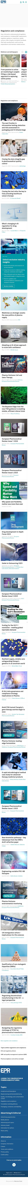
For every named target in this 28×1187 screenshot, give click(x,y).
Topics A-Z (9, 1172)
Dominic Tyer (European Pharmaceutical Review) (13, 715)
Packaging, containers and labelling (11, 1106)
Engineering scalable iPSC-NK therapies (13, 872)
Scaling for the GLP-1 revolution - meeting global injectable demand (12, 627)
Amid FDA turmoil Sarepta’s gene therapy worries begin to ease (13, 709)
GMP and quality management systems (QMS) (14, 1054)
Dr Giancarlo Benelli (15, 198)
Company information (7, 1143)
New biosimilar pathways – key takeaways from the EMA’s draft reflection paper (14, 839)
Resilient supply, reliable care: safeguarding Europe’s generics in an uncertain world (13, 661)
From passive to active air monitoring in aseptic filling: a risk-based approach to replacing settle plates (10, 74)
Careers (3, 1146)
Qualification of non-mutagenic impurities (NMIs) (14, 965)
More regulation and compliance (9, 1040)
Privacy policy (5, 1152)
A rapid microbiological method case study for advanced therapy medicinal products (14, 774)
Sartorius (20, 380)
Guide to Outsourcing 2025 (12, 563)
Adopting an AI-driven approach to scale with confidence (14, 346)
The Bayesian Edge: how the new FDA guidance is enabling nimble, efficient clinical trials (13, 408)
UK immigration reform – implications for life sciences (13, 933)
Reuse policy (4, 1130)
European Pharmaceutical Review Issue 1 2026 (12, 439)
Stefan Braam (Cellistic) (16, 876)
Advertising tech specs (7, 1122)
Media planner (5, 1120)
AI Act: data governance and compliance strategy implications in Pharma (12, 693)
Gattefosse (5, 747)
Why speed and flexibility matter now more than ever (12, 502)
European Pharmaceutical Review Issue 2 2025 (12, 807)
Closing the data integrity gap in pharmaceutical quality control (13, 161)
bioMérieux (20, 906)
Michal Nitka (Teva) (17, 666)
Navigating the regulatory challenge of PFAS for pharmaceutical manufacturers (14, 1030)
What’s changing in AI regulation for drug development (10, 225)
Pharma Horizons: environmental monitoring (12, 902)
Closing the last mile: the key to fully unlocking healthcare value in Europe (14, 193)
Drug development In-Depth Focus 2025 (12, 532)
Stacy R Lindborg (15, 413)
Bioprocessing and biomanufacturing (11, 1094)
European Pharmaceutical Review (10, 381)
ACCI (22, 598)
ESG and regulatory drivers (8, 1051)
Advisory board (5, 1125)
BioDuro (23, 81)
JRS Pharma (20, 745)
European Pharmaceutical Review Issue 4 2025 (12, 471)
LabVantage (22, 166)
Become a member (8, 286)
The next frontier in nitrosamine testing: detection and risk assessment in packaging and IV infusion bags (14, 126)
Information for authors (7, 1128)
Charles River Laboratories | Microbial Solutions (12, 567)
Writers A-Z (17, 1172)
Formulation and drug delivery (9, 1104)
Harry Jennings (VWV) (16, 1002)
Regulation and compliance (8, 1101)
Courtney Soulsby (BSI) (16, 1035)
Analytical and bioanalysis (8, 1091)
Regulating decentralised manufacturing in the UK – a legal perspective (12, 997)
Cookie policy (4, 1154)
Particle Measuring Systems (8, 84)
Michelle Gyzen (14, 350)
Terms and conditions (7, 1149)
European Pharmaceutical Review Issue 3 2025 (12, 594)
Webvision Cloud (18, 1181)
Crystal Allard (14, 230)
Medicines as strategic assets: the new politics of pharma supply (13, 315)
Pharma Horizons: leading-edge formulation (12, 742)
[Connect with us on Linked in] (14, 1164)
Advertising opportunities (8, 1117)
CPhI (19, 320)
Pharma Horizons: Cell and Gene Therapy (12, 376)
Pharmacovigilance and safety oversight (12, 1059)
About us (3, 1141)
